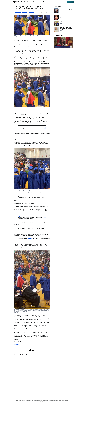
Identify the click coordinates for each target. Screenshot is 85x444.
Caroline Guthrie (24, 12)
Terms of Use (58, 400)
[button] (11, 2)
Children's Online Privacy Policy (38, 400)
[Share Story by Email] (46, 13)
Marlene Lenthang (18, 12)
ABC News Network (18, 400)
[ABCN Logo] (16, 2)
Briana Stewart (31, 12)
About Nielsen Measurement (52, 400)
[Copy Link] (49, 13)
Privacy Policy (23, 400)
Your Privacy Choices (63, 400)
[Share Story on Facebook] (41, 13)
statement (22, 315)
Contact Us (67, 400)
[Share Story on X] (44, 13)
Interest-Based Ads (45, 400)
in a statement (30, 238)
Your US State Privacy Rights (29, 400)
